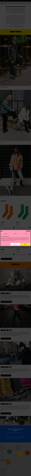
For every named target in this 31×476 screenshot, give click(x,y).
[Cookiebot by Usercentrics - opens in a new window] (26, 231)
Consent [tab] (5, 233)
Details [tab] (16, 233)
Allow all (25, 244)
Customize (14, 244)
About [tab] (26, 233)
